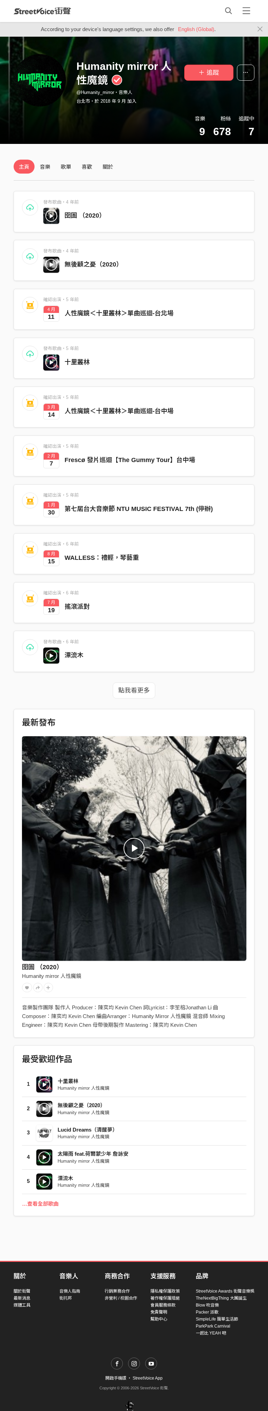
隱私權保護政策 (165, 1291)
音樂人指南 (69, 1291)
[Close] (260, 29)
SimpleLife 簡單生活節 (217, 1319)
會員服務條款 (163, 1305)
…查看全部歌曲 (40, 1204)
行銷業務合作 (117, 1291)
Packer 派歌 (207, 1312)
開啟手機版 (115, 1378)
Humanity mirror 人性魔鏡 (51, 976)
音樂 (45, 167)
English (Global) (196, 29)
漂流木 (74, 655)
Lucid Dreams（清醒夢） (88, 1130)
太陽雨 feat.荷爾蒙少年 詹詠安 (93, 1154)
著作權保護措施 (165, 1298)
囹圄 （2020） (85, 215)
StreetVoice (42, 10)
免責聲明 (158, 1312)
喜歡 (87, 167)
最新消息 (22, 1298)
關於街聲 (22, 1291)
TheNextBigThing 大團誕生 (221, 1298)
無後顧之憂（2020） (93, 264)
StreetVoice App (148, 1378)
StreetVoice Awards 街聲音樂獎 (225, 1291)
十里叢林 (77, 362)
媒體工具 (22, 1305)
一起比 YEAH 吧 (211, 1333)
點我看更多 (134, 690)
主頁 (24, 167)
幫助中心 (158, 1319)
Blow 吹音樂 (207, 1305)
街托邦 (65, 1298)
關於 (108, 167)
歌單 (66, 167)
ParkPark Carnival (213, 1326)
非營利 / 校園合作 (121, 1298)
